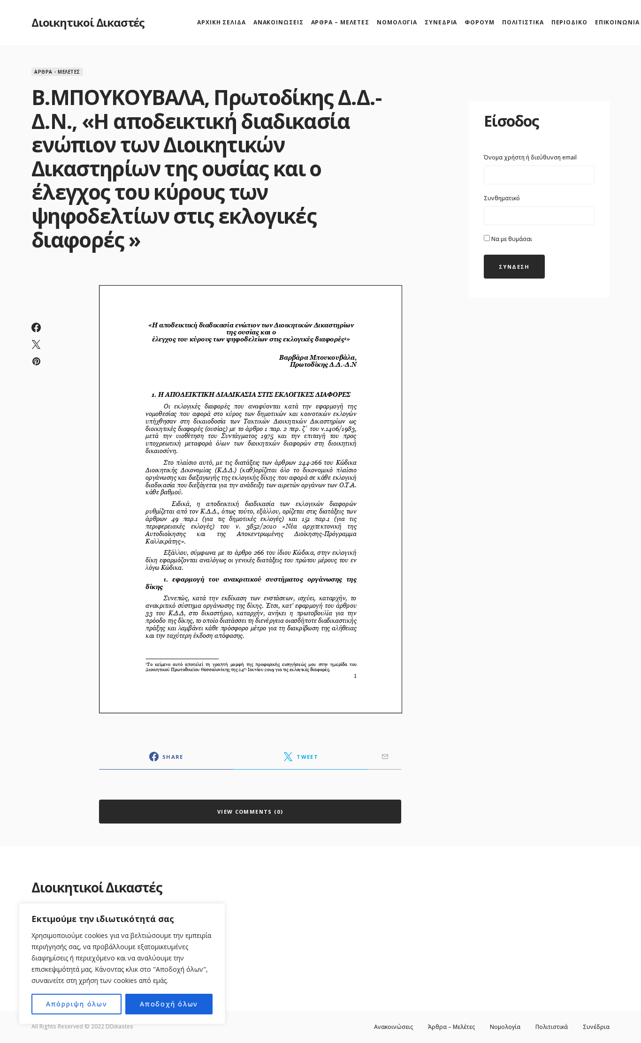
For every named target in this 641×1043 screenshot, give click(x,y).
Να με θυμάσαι (511, 239)
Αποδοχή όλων (169, 1003)
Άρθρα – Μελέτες (451, 1027)
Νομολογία (505, 1027)
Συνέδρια (596, 1027)
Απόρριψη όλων (76, 1003)
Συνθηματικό (502, 198)
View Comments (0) (250, 811)
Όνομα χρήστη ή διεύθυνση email (530, 157)
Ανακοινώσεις (393, 1027)
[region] (122, 963)
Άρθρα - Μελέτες (57, 71)
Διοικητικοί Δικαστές (88, 22)
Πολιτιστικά (551, 1027)
